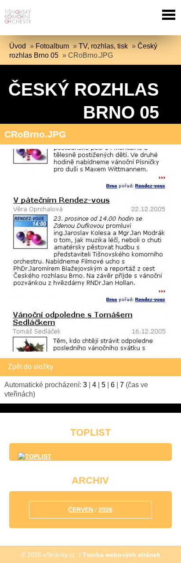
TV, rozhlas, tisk (103, 46)
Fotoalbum (52, 46)
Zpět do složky (30, 366)
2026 (105, 509)
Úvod (17, 46)
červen (80, 509)
